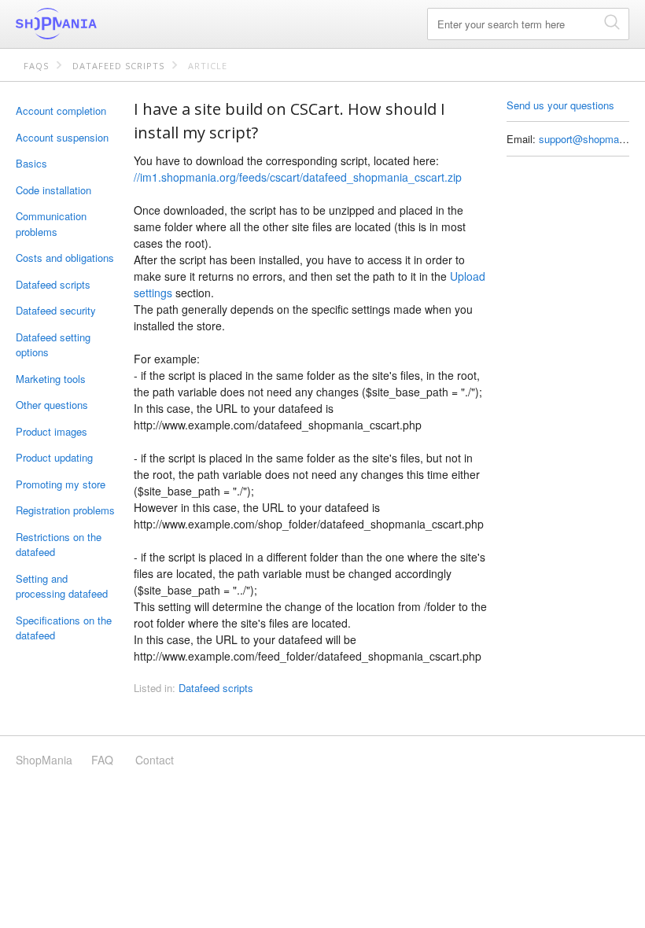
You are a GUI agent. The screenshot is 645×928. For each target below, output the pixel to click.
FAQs (36, 66)
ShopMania (94, 23)
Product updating (54, 457)
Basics (31, 163)
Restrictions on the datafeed (58, 544)
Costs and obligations (65, 257)
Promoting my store (60, 484)
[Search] (612, 21)
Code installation (53, 189)
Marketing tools (51, 378)
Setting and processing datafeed (62, 586)
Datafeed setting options (53, 345)
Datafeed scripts (118, 66)
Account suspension (62, 137)
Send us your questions (560, 105)
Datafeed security (56, 310)
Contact (154, 760)
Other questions (52, 404)
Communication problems (51, 223)
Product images (51, 431)
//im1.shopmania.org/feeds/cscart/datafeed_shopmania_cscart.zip (298, 177)
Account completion (61, 110)
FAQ (102, 760)
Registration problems (65, 510)
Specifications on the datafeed (64, 628)
